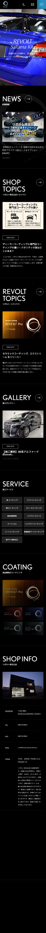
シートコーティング (12, 532)
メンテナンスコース (34, 516)
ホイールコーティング (34, 508)
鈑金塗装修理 (12, 516)
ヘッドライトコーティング (34, 524)
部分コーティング (12, 508)
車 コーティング (12, 500)
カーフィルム (12, 524)
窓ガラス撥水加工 (12, 540)
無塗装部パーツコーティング (34, 532)
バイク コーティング (34, 500)
